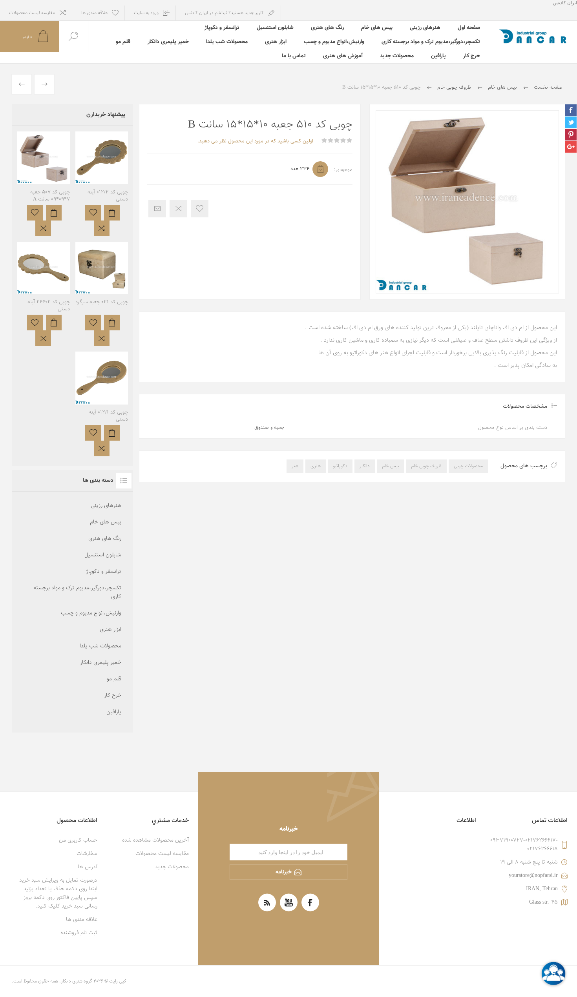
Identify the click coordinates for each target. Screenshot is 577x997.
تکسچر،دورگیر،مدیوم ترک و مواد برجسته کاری (431, 42)
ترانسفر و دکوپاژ (222, 28)
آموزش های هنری (343, 56)
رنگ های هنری (327, 28)
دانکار (365, 466)
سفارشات (87, 853)
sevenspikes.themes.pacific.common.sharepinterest (571, 134)
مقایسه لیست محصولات (32, 12)
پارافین (438, 56)
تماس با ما (294, 56)
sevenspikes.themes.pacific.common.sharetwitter (571, 122)
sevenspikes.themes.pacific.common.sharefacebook (571, 110)
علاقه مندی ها (81, 919)
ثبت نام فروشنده (78, 933)
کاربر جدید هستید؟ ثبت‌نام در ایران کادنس (224, 12)
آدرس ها (87, 867)
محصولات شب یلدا (227, 42)
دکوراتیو (340, 466)
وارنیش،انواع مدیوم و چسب (334, 42)
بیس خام (390, 466)
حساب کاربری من (78, 840)
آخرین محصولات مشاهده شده (155, 840)
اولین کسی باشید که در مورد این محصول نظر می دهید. (255, 141)
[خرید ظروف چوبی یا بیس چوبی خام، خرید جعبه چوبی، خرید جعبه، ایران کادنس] (43, 183)
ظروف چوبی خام (426, 466)
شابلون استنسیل (275, 28)
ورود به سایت (146, 12)
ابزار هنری (276, 42)
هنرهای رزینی (425, 28)
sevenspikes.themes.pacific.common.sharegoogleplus (571, 147)
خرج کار (471, 56)
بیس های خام (377, 28)
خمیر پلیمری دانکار (168, 42)
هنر (295, 466)
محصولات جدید (397, 56)
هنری (315, 466)
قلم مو (123, 42)
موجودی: (343, 170)
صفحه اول (469, 28)
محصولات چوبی (468, 466)
